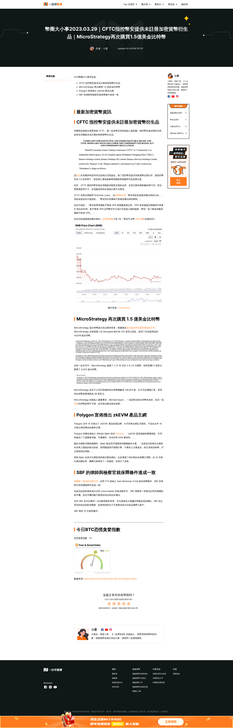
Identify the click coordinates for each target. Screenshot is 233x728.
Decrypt (119, 433)
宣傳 (76, 403)
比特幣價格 (107, 219)
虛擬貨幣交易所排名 (140, 674)
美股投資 (176, 674)
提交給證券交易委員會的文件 (140, 327)
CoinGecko (124, 307)
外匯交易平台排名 (159, 674)
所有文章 (115, 687)
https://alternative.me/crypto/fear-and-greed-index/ (110, 578)
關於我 (184, 4)
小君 (94, 629)
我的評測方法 (117, 682)
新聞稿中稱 (120, 195)
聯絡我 (114, 678)
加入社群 (178, 181)
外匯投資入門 (158, 678)
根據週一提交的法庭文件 (86, 481)
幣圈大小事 (136, 691)
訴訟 (78, 175)
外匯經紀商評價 (159, 682)
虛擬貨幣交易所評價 (140, 687)
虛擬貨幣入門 (137, 682)
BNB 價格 (140, 219)
